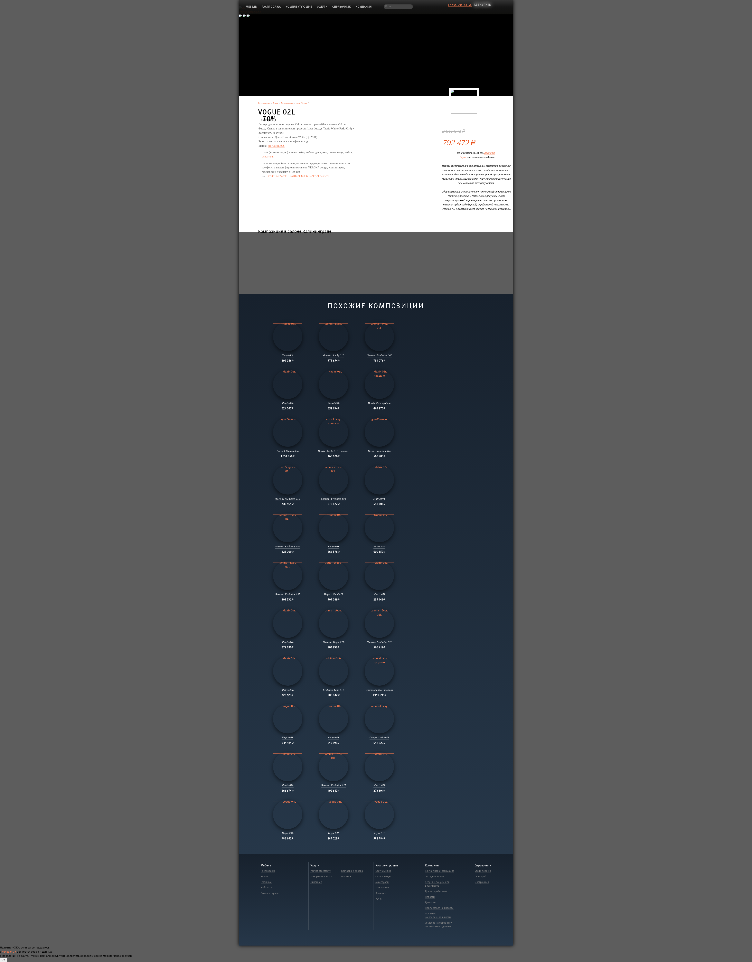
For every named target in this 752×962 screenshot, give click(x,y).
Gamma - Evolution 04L (287, 546)
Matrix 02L (288, 785)
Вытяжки (380, 893)
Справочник (341, 6)
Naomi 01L (333, 737)
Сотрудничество (434, 876)
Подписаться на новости (439, 908)
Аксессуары (382, 882)
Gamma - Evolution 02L (379, 642)
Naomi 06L (288, 355)
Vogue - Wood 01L (333, 594)
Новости (430, 897)
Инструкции (482, 882)
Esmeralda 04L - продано (379, 690)
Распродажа (271, 6)
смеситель (267, 156)
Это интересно (483, 871)
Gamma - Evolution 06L (379, 355)
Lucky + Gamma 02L (288, 451)
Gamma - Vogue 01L (333, 642)
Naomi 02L (379, 546)
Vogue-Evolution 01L (379, 451)
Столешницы (383, 876)
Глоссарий (480, 876)
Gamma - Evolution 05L (333, 498)
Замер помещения (321, 876)
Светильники (383, 871)
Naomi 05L (333, 403)
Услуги (322, 6)
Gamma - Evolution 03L (287, 594)
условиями (9, 951)
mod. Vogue (301, 103)
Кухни (275, 103)
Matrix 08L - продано (379, 403)
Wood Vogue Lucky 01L (287, 498)
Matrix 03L (288, 690)
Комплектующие (299, 6)
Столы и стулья (269, 893)
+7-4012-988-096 (298, 176)
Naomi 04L (333, 546)
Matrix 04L (288, 642)
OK (3, 959)
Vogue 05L (287, 737)
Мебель (266, 865)
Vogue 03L (333, 833)
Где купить (482, 4)
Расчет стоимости (320, 871)
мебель (251, 6)
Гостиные (266, 882)
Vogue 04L (287, 833)
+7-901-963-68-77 (318, 176)
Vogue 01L (379, 833)
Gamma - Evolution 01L (333, 785)
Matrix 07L (379, 498)
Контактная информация (439, 871)
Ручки (378, 898)
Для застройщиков (436, 891)
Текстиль (346, 876)
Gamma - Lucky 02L (333, 355)
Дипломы (430, 902)
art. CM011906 (276, 145)
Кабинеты (266, 887)
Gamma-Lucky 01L (379, 737)
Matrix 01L (379, 785)
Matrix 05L (379, 594)
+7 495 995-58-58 (460, 5)
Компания (364, 6)
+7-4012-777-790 (277, 176)
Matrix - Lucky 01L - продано (333, 451)
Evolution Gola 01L (333, 690)
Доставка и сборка (352, 871)
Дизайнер (316, 882)
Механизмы (382, 887)
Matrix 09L (288, 403)
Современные (264, 103)
